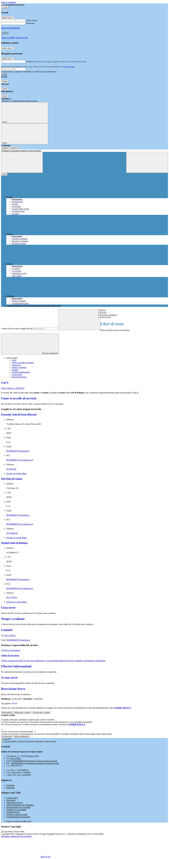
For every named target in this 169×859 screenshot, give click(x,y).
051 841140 (11, 469)
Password (30, 23)
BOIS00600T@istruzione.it (17, 451)
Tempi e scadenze (19, 367)
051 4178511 (11, 597)
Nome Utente (31, 20)
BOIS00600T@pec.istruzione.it (19, 460)
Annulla (5, 148)
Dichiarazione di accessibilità (18, 807)
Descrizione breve (19, 377)
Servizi (103, 312)
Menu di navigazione (50, 353)
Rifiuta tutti (22, 713)
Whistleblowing (13, 812)
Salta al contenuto (8, 2)
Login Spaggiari (69, 67)
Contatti (15, 370)
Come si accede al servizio (23, 363)
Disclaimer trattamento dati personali (16, 836)
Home (102, 310)
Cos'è (14, 360)
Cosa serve (16, 365)
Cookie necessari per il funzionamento (17, 731)
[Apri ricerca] (147, 162)
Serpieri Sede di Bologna (14, 542)
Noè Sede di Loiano (11, 478)
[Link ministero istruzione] (12, 4)
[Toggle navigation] (22, 162)
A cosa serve (17, 374)
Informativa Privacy (14, 802)
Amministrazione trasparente (18, 817)
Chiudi (4, 82)
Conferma (14, 148)
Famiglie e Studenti (108, 315)
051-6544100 (12, 533)
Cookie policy (12, 798)
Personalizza (7, 713)
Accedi (4, 7)
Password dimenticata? (10, 28)
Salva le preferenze (21, 737)
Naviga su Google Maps (16, 473)
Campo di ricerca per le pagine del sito (17, 328)
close (4, 174)
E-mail (29, 61)
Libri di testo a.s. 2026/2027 (12, 388)
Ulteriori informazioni (21, 372)
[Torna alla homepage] (84, 150)
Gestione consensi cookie (16, 814)
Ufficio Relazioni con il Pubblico (20, 805)
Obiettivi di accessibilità (16, 810)
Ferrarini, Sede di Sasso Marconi (19, 414)
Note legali (10, 800)
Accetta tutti (41, 713)
